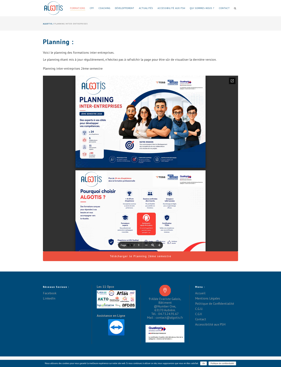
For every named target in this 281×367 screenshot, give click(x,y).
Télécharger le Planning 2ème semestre (140, 256)
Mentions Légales (207, 298)
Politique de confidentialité (222, 363)
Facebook (49, 293)
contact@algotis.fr (169, 317)
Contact (200, 319)
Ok (203, 363)
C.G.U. (199, 309)
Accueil (200, 293)
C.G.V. (198, 314)
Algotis (47, 23)
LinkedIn (49, 298)
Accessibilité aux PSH (210, 324)
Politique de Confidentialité (214, 303)
